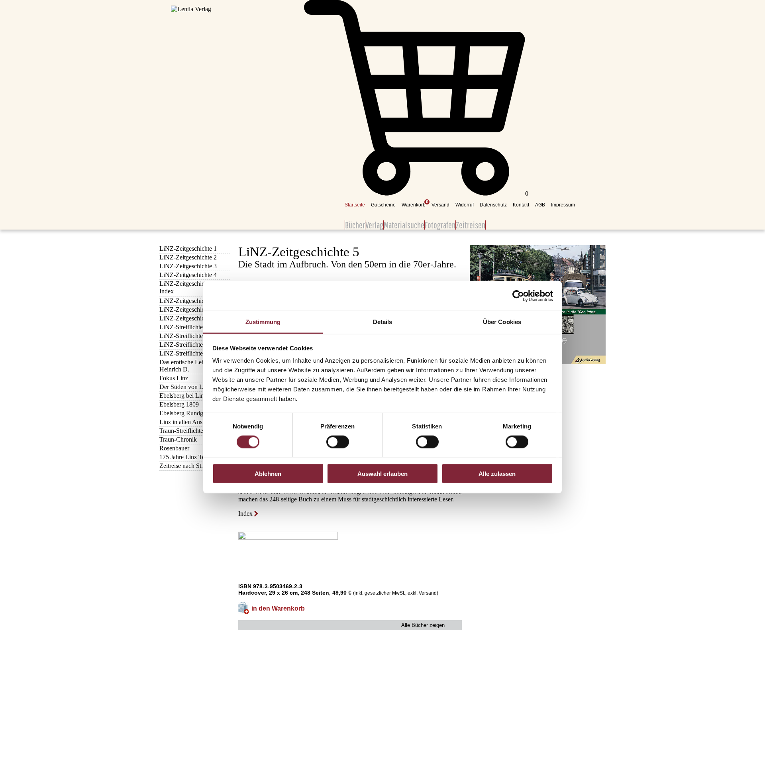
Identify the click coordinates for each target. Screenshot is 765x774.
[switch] (337, 441)
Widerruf (464, 205)
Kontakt (521, 205)
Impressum (563, 205)
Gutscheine (383, 205)
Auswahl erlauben (382, 473)
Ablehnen (268, 473)
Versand (440, 205)
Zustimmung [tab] (263, 321)
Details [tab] (382, 321)
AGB (540, 205)
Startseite (355, 205)
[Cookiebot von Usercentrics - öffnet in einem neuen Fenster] (518, 296)
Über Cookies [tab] (502, 321)
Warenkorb (414, 205)
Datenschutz (493, 205)
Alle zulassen (497, 473)
